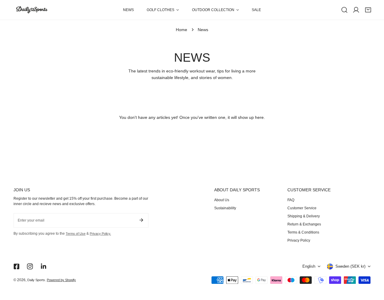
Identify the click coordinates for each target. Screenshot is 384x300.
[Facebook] (16, 266)
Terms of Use (76, 233)
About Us (221, 200)
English (308, 266)
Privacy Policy (298, 240)
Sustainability (225, 208)
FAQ (290, 200)
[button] (162, 10)
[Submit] (141, 220)
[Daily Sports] (32, 10)
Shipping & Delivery (303, 216)
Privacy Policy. (100, 233)
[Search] (344, 10)
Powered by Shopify (61, 280)
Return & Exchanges (304, 224)
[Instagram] (30, 266)
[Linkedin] (43, 266)
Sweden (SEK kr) (350, 266)
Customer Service (301, 208)
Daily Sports (36, 280)
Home (181, 30)
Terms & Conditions (303, 232)
